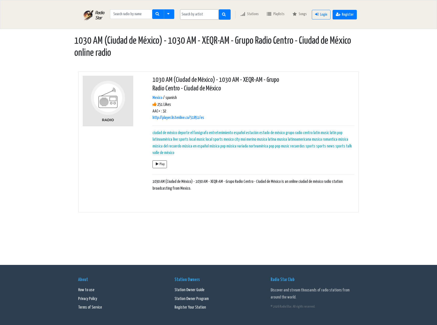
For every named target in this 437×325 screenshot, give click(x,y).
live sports (180, 139)
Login (323, 14)
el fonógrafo (199, 133)
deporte (183, 133)
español (239, 133)
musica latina (266, 139)
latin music (321, 133)
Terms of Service (90, 307)
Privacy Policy (87, 299)
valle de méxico (163, 153)
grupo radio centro (299, 133)
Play (162, 164)
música (343, 139)
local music (197, 139)
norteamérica (258, 146)
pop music (282, 146)
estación (252, 133)
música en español (195, 146)
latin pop (336, 133)
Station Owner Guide (189, 290)
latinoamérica (162, 139)
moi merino (248, 139)
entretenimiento (221, 133)
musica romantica (324, 139)
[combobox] (199, 14)
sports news (325, 146)
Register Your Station (190, 307)
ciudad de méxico (164, 133)
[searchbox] (199, 14)
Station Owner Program (191, 299)
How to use (86, 290)
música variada (237, 146)
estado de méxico (272, 133)
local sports (214, 139)
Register (348, 14)
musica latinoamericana (294, 139)
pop (271, 146)
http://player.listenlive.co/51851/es (178, 118)
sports (310, 146)
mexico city (232, 139)
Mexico (157, 98)
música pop (217, 146)
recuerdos (297, 146)
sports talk (343, 146)
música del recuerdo (166, 146)
